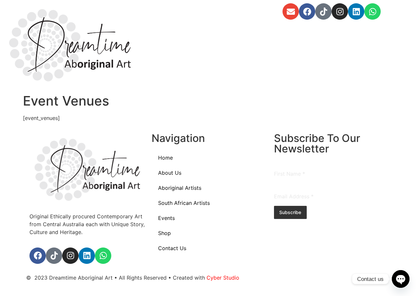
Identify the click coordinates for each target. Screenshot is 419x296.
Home (165, 157)
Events (166, 218)
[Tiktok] (323, 11)
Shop (164, 233)
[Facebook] (307, 11)
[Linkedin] (356, 11)
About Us (169, 172)
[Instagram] (340, 11)
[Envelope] (290, 11)
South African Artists (184, 203)
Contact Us (172, 248)
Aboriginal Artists (179, 188)
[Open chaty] (401, 279)
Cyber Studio (223, 277)
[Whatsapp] (372, 11)
